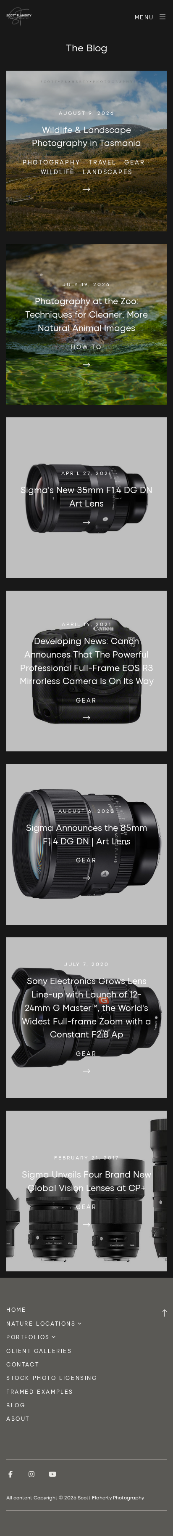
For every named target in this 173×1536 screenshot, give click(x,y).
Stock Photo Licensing (51, 1377)
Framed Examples (39, 1391)
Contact (22, 1364)
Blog (15, 1405)
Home (16, 1309)
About (18, 1418)
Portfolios (28, 1336)
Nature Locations (41, 1323)
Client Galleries (39, 1350)
